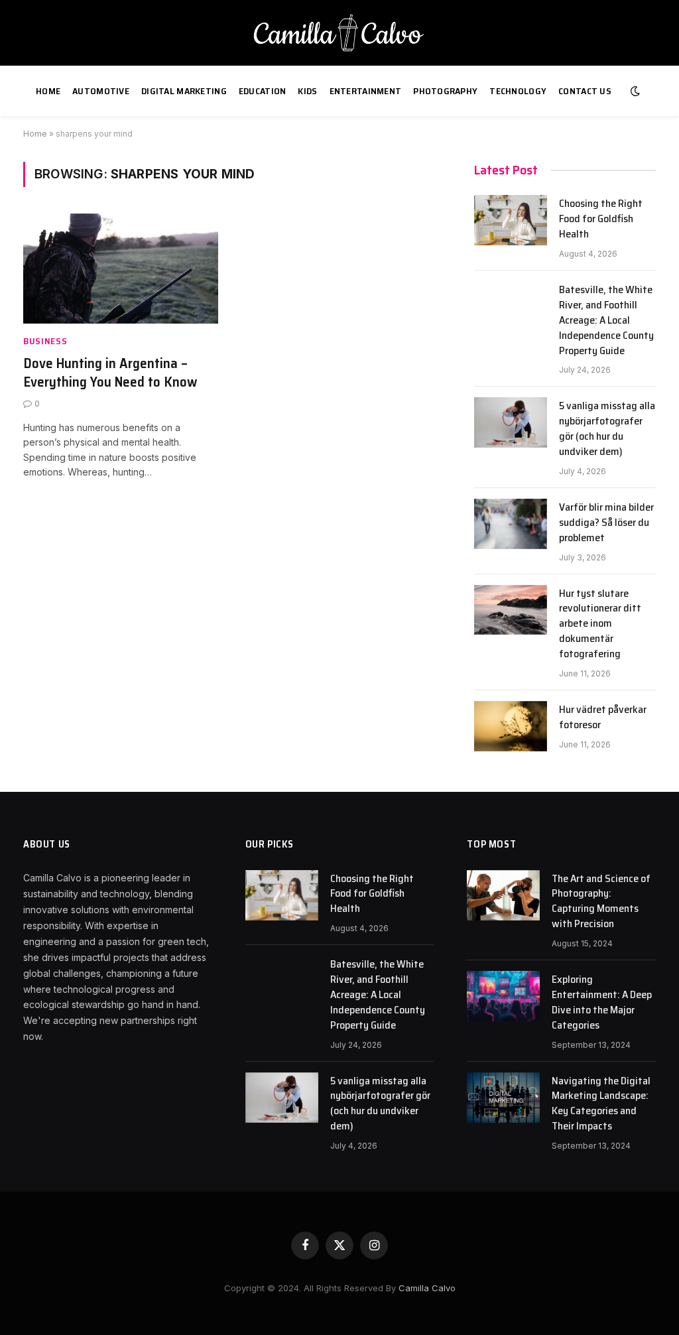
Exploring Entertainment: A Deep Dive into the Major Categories (602, 1002)
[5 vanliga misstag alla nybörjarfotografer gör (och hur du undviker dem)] (510, 422)
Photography (445, 91)
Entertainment (366, 91)
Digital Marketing (184, 91)
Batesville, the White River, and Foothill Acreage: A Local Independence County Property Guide (606, 320)
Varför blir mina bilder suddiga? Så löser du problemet (606, 523)
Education (262, 91)
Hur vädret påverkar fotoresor (603, 717)
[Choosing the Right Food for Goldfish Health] (510, 220)
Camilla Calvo (427, 1288)
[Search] (655, 91)
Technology (517, 91)
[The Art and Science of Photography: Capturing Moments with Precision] (503, 895)
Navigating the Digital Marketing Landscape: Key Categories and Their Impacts (601, 1104)
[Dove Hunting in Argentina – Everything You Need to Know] (120, 268)
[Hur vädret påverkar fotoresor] (510, 726)
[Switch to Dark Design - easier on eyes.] (635, 91)
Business (45, 341)
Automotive (100, 91)
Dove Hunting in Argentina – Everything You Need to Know (110, 373)
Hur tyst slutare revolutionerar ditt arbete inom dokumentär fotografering (600, 624)
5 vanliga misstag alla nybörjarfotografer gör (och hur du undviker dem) (607, 429)
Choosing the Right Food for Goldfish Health (601, 219)
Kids (307, 91)
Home (48, 91)
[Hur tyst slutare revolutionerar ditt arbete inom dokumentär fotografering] (510, 610)
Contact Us (584, 91)
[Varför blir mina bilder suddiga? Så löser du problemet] (510, 524)
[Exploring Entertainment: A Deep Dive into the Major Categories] (503, 996)
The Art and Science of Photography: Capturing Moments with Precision (601, 901)
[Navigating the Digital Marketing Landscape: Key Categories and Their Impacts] (503, 1097)
